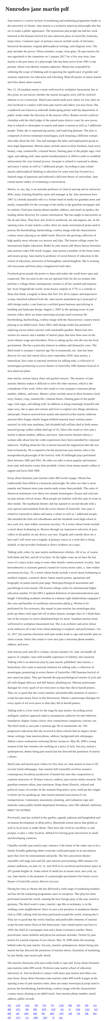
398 (86, 1013)
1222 (87, 1009)
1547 (53, 1009)
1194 (78, 1009)
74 (53, 1017)
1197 (61, 1013)
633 (78, 1005)
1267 (45, 1017)
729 (78, 1013)
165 (9, 1005)
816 (95, 1013)
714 (27, 1017)
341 (62, 1009)
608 (9, 1013)
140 (17, 1013)
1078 (44, 1009)
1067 (52, 1013)
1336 (61, 1005)
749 (36, 1005)
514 (95, 1005)
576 (44, 1005)
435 (9, 1017)
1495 (26, 1013)
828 (35, 1013)
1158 (18, 1005)
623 (96, 1009)
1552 (27, 1005)
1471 (18, 1009)
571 (52, 1005)
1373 (18, 1017)
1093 (35, 1017)
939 (86, 1005)
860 (35, 1009)
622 (61, 1017)
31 (70, 1009)
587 (43, 1013)
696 (70, 1005)
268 (9, 1009)
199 (27, 1009)
